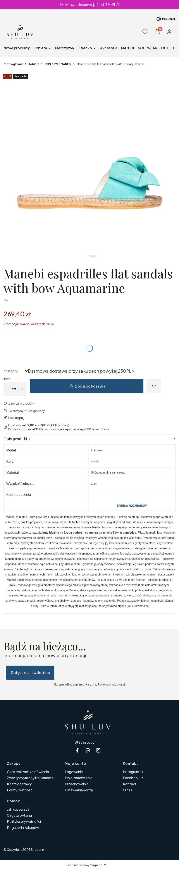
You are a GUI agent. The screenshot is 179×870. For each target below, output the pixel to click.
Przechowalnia (76, 784)
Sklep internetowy (84, 865)
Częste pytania (19, 815)
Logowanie (74, 771)
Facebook (131, 777)
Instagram (131, 771)
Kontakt (129, 784)
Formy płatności (20, 790)
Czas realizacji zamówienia (28, 771)
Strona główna (13, 64)
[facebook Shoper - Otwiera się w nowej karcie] (77, 750)
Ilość (6, 379)
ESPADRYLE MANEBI (58, 64)
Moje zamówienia (78, 777)
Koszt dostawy (19, 784)
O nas (127, 790)
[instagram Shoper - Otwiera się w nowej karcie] (98, 750)
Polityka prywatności (24, 821)
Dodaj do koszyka (90, 386)
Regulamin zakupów (23, 827)
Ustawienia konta (79, 790)
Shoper (36, 849)
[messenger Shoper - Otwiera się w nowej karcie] (87, 750)
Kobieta (33, 64)
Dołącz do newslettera (30, 672)
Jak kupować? (18, 809)
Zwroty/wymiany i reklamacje (30, 777)
